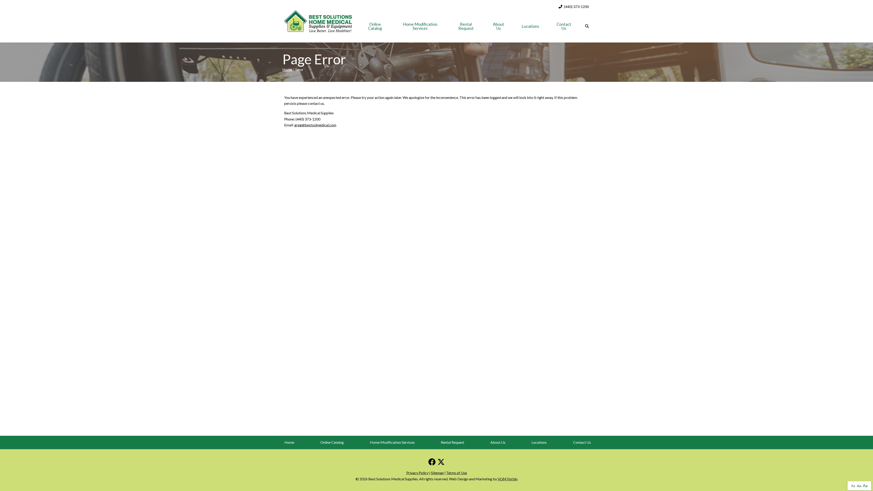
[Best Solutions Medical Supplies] (318, 21)
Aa (853, 486)
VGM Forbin (507, 479)
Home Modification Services (420, 26)
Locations (530, 26)
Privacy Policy (417, 473)
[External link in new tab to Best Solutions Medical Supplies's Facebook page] (432, 462)
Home (287, 69)
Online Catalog (375, 26)
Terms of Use (456, 473)
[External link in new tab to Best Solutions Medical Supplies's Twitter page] (441, 462)
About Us (498, 26)
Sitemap (437, 473)
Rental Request (466, 26)
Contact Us (564, 26)
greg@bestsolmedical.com (315, 125)
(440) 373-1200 (576, 6)
